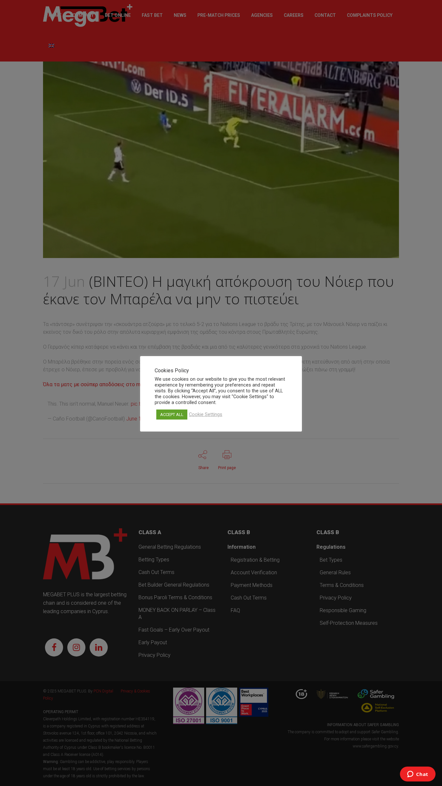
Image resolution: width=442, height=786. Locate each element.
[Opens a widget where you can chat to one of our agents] (418, 775)
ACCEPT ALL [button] (171, 414)
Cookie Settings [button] (205, 414)
